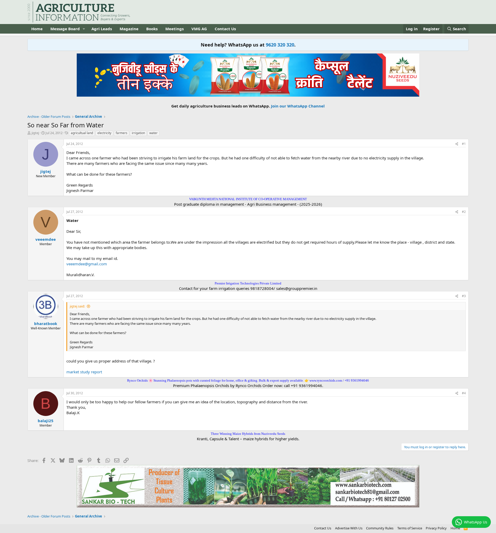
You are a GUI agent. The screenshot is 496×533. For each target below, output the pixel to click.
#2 (464, 212)
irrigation (138, 133)
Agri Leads (101, 28)
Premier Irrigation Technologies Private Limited (248, 283)
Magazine (129, 28)
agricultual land (82, 133)
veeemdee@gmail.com (86, 263)
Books (152, 28)
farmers (121, 133)
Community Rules (379, 528)
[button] (84, 29)
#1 (464, 144)
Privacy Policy (436, 528)
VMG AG (199, 28)
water (153, 133)
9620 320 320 (280, 45)
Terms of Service (409, 528)
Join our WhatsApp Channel (298, 106)
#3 (464, 296)
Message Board (65, 28)
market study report (84, 371)
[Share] (456, 144)
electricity (104, 133)
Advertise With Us (348, 528)
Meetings (174, 28)
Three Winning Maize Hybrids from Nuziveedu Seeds (248, 434)
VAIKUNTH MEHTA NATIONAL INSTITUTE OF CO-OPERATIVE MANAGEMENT (248, 199)
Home (37, 28)
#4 (464, 393)
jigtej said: (77, 306)
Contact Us (225, 28)
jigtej (35, 132)
